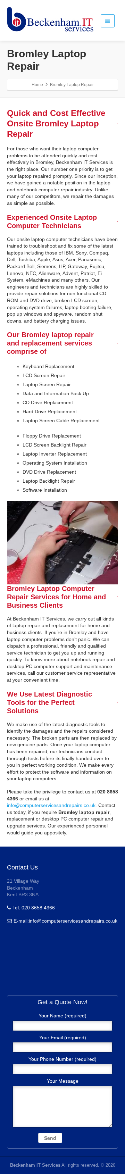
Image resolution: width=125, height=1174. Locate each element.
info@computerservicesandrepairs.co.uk (51, 805)
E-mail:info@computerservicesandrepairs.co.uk (65, 921)
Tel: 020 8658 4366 (33, 907)
